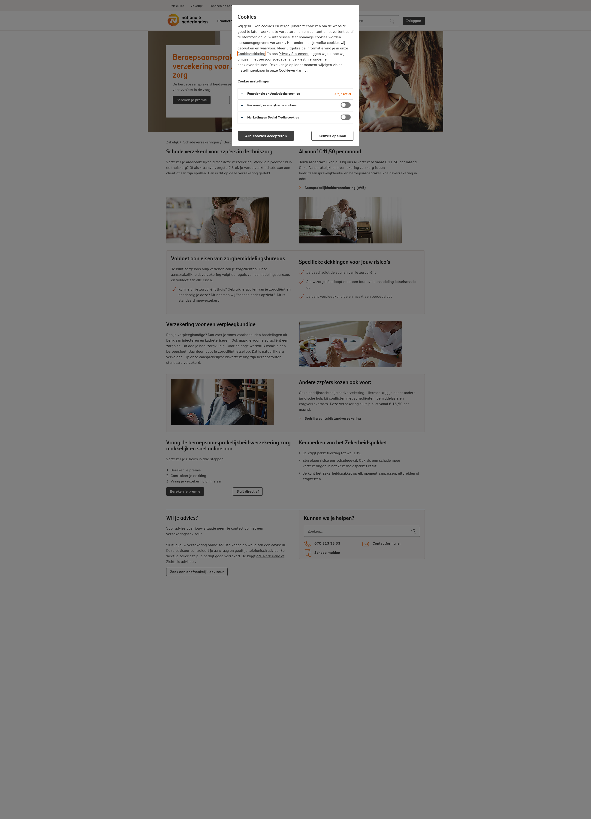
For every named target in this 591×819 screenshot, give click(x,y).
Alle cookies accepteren (266, 135)
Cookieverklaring (251, 53)
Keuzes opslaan (332, 135)
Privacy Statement (294, 53)
